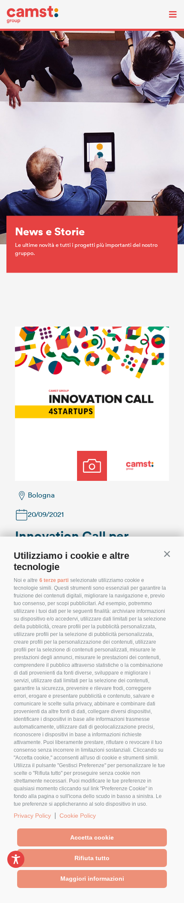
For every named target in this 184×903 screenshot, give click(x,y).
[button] (166, 553)
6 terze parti (53, 580)
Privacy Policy (32, 815)
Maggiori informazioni (92, 878)
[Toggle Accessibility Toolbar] (15, 859)
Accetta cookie (92, 837)
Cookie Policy (77, 815)
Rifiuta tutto (92, 858)
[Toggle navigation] (166, 14)
